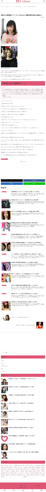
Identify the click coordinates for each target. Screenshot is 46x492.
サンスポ (8, 96)
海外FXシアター (23, 485)
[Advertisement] (23, 10)
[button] (44, 352)
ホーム (8, 485)
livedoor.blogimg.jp (6, 68)
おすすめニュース (5, 159)
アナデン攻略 (38, 485)
